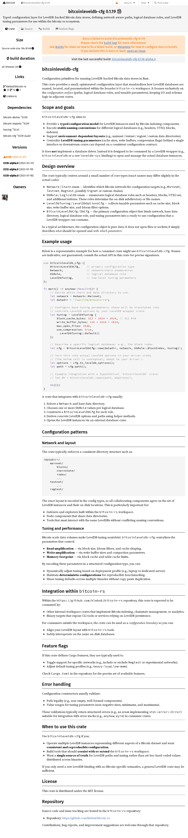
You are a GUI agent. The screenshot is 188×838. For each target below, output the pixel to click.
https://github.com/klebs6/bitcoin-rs (86, 818)
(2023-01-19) (18, 169)
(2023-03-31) (18, 163)
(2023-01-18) (18, 175)
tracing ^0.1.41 (11, 129)
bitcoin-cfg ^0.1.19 (16, 136)
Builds (59, 47)
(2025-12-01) (16, 157)
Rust (143, 2)
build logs (110, 43)
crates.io (11, 96)
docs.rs (128, 2)
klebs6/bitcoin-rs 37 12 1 (16, 88)
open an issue (136, 51)
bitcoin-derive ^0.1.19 (15, 117)
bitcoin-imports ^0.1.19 (16, 123)
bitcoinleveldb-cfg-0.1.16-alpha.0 (134, 59)
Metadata (124, 47)
